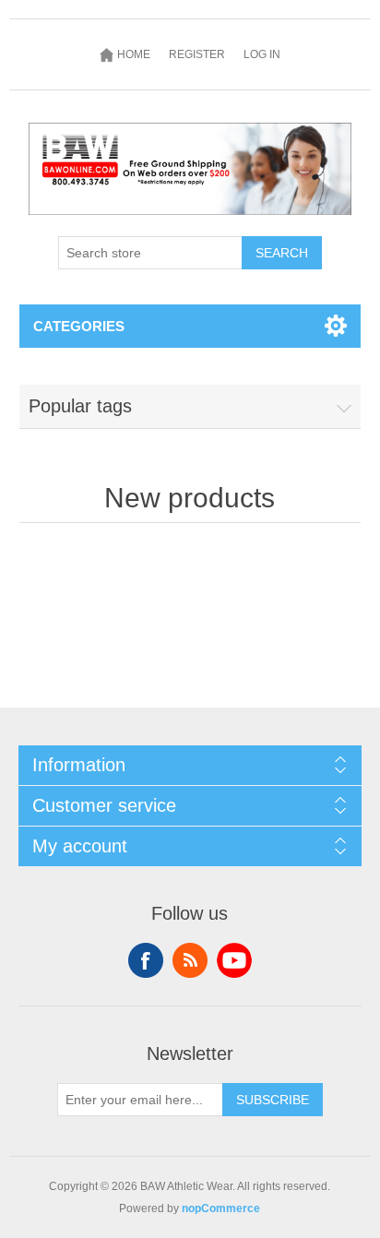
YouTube (234, 960)
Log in (261, 54)
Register (197, 54)
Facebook (145, 960)
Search (281, 252)
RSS (190, 960)
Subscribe (272, 1099)
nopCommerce (221, 1208)
